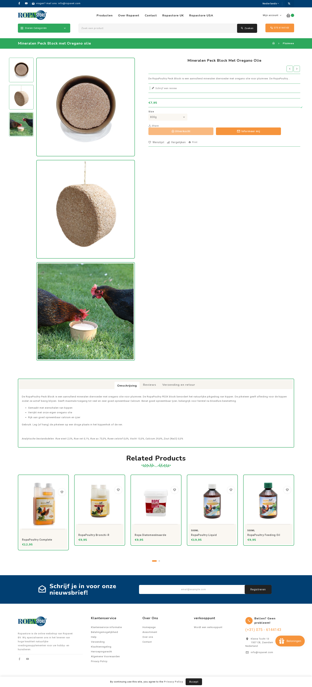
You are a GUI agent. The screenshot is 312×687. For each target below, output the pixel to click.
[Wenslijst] (62, 492)
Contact (147, 641)
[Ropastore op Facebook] (19, 659)
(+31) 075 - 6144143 (263, 629)
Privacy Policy (99, 661)
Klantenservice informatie (106, 627)
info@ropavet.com (262, 652)
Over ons (147, 637)
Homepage (149, 627)
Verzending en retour (178, 385)
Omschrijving (127, 386)
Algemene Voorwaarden (105, 656)
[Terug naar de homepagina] (273, 43)
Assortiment (149, 632)
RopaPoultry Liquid (204, 535)
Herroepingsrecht (101, 651)
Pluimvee (288, 43)
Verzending (98, 641)
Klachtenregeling (101, 646)
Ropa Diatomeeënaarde (150, 535)
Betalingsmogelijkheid (104, 632)
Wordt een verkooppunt (208, 627)
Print (195, 142)
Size (151, 111)
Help (94, 637)
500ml (195, 530)
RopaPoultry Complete (37, 539)
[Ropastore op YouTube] (27, 659)
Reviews (149, 385)
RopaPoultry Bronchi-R (93, 535)
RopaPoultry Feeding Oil (263, 535)
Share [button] (155, 125)
